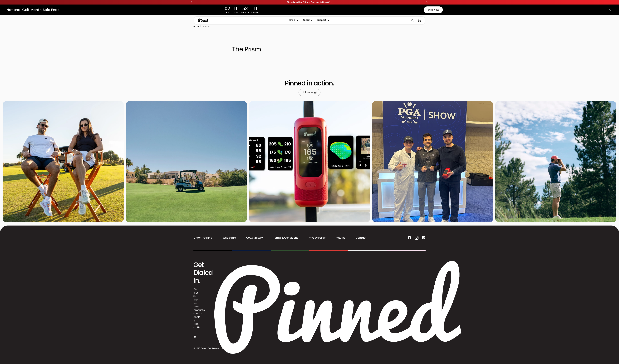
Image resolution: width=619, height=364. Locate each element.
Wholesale (229, 238)
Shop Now (433, 9)
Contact (361, 238)
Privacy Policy (317, 238)
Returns (340, 238)
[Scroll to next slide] (427, 2)
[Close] (610, 10)
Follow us (308, 92)
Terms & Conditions (285, 238)
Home (196, 26)
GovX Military (254, 238)
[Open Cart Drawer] (419, 20)
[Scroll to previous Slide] (191, 2)
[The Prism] (243, 20)
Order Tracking (202, 238)
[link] (309, 2)
